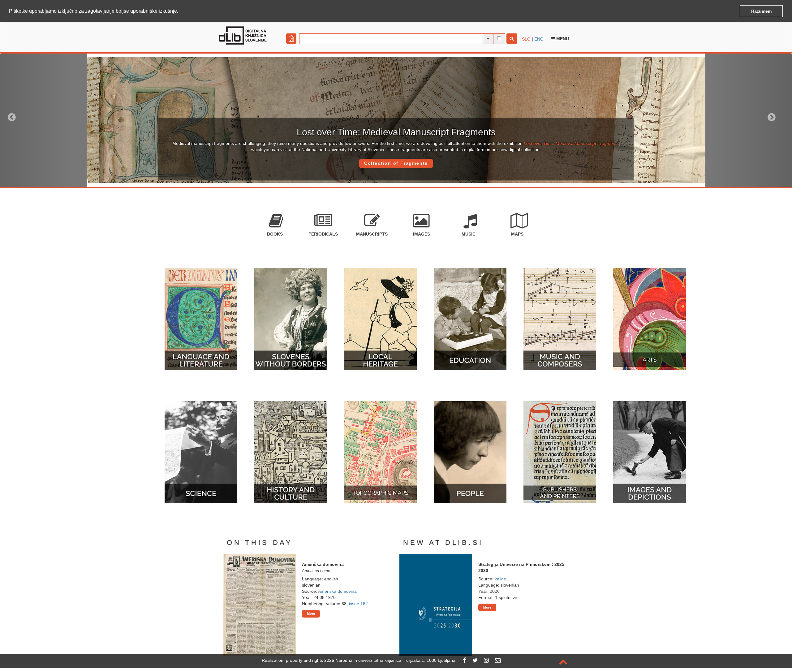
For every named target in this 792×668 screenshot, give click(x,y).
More (311, 613)
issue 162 (358, 603)
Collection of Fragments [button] (396, 163)
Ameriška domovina (337, 591)
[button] (180, 11)
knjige (500, 578)
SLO (526, 39)
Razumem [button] (761, 11)
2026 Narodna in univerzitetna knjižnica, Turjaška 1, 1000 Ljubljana (389, 660)
